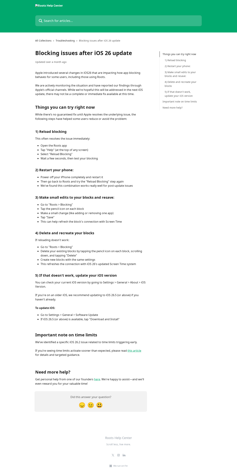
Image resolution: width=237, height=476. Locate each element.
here (97, 379)
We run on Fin (120, 465)
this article (134, 351)
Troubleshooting (65, 40)
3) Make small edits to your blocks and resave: (180, 73)
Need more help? (173, 107)
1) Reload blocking (175, 60)
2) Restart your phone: (178, 66)
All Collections (43, 40)
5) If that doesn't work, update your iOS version (179, 93)
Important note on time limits (180, 101)
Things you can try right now (179, 54)
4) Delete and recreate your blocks (180, 83)
